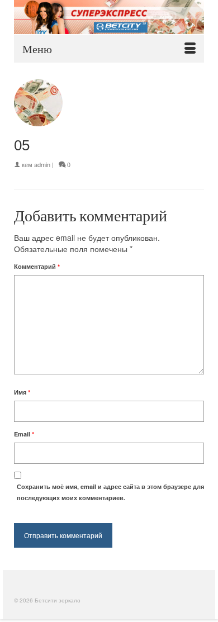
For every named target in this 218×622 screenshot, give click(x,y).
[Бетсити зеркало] (109, 17)
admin (42, 164)
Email (24, 434)
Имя (22, 392)
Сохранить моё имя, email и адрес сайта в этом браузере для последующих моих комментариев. (110, 492)
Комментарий (37, 266)
